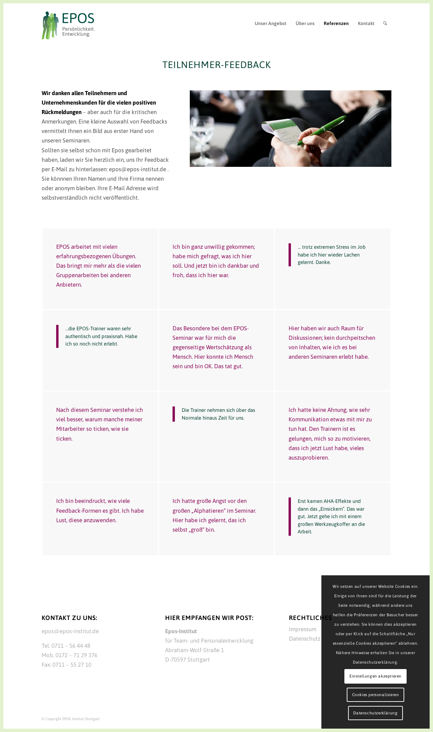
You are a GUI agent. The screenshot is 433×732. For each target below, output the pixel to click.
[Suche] (385, 23)
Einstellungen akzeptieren (375, 676)
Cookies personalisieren (375, 694)
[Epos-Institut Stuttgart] (68, 26)
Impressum (302, 629)
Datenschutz (304, 638)
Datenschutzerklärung (375, 713)
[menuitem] (270, 23)
